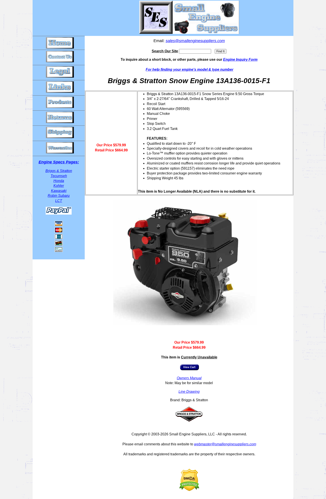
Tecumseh (59, 176)
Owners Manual (189, 378)
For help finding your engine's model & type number (189, 69)
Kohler (58, 186)
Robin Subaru (59, 196)
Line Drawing (189, 391)
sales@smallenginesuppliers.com (195, 41)
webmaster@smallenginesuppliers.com (225, 444)
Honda (58, 181)
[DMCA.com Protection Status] (189, 490)
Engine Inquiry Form (240, 59)
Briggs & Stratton (58, 171)
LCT (58, 201)
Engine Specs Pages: (59, 162)
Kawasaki (59, 191)
